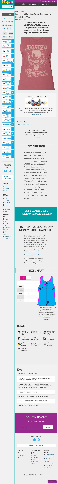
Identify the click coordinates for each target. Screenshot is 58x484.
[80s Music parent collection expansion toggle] (13, 51)
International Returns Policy (33, 255)
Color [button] (10, 19)
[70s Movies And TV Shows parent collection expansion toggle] (13, 97)
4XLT (10, 28)
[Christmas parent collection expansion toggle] (13, 134)
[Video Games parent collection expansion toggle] (13, 70)
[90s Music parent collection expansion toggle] (13, 143)
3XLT (7, 28)
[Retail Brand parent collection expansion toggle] (13, 56)
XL (9, 22)
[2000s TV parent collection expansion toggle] (13, 115)
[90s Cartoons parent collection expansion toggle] (13, 106)
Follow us (7, 166)
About (7, 201)
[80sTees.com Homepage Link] (7, 4)
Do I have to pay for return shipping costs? (33, 396)
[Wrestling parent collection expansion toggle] (13, 83)
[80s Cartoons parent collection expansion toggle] (13, 46)
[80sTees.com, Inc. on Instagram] (9, 171)
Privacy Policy (37, 459)
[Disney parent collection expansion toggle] (13, 129)
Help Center (50, 455)
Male (4, 33)
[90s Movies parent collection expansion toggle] (13, 88)
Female (11, 33)
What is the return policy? (27, 392)
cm (29, 278)
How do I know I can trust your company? (32, 401)
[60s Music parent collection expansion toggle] (13, 152)
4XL (6, 25)
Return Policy (50, 463)
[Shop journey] (36, 106)
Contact (7, 203)
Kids (10, 37)
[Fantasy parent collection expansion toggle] (13, 79)
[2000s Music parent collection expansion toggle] (13, 156)
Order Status (50, 457)
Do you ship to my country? (28, 373)
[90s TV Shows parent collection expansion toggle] (13, 102)
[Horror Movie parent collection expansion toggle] (13, 92)
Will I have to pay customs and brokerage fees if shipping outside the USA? (35, 379)
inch (23, 278)
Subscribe (48, 427)
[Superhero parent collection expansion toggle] (13, 74)
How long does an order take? (28, 405)
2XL (12, 22)
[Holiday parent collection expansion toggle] (13, 124)
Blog (6, 198)
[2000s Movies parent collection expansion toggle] (13, 111)
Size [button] (5, 19)
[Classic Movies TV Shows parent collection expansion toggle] (13, 120)
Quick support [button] (52, 482)
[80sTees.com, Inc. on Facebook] (5, 171)
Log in (7, 186)
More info (37, 251)
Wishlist (50, 1)
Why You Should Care (36, 114)
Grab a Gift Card (36, 445)
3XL (3, 25)
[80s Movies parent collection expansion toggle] (13, 41)
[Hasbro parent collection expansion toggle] (13, 138)
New (4, 37)
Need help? (46, 319)
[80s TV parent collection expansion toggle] (13, 65)
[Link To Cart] (54, 1)
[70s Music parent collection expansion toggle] (13, 147)
